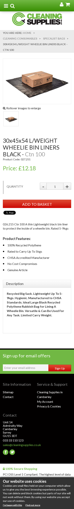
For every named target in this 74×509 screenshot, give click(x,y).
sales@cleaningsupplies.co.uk (20, 445)
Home (27, 32)
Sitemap (8, 392)
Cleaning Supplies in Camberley (50, 394)
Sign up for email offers (26, 355)
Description (15, 284)
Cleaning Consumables (20, 38)
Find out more (32, 505)
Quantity (15, 186)
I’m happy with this (12, 505)
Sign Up (60, 368)
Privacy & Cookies (49, 406)
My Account (45, 401)
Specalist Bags (54, 38)
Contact (8, 397)
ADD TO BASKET (37, 204)
